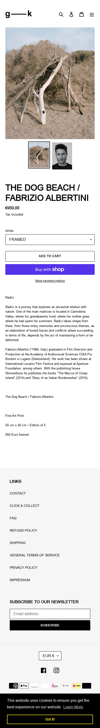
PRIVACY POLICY (23, 567)
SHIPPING (18, 543)
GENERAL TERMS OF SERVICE (35, 555)
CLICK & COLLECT (25, 506)
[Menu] (92, 14)
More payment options (50, 281)
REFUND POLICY (23, 530)
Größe (9, 231)
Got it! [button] (50, 719)
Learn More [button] (73, 707)
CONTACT (18, 493)
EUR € (48, 655)
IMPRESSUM (20, 580)
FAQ (13, 518)
